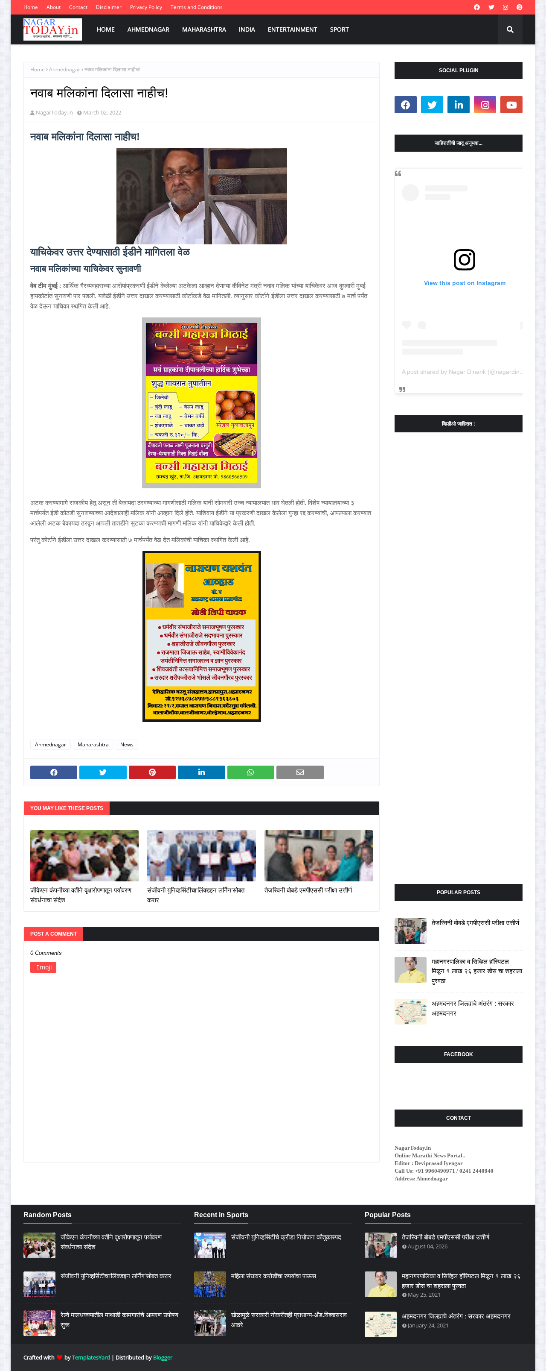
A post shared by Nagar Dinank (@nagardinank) (466, 371)
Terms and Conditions (197, 7)
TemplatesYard (91, 1357)
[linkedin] (458, 104)
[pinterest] (518, 7)
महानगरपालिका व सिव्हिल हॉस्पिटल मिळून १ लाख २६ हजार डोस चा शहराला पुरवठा (477, 971)
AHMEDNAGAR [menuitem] (148, 29)
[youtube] (511, 104)
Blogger (162, 1357)
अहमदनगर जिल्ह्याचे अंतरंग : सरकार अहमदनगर (473, 1008)
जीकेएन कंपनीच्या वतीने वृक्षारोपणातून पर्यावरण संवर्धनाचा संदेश (80, 895)
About (53, 7)
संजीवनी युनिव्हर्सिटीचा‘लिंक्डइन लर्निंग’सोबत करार (195, 895)
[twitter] (491, 7)
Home (30, 7)
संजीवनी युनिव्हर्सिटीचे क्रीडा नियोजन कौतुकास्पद (286, 1237)
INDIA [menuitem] (247, 29)
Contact (78, 7)
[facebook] (477, 7)
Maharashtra (93, 744)
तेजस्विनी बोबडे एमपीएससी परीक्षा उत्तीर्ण (308, 890)
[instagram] (505, 7)
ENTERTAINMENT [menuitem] (292, 29)
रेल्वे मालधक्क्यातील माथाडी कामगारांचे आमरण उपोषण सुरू (119, 1319)
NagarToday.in (54, 112)
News (127, 744)
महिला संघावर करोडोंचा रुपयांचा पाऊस (273, 1276)
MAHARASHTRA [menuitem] (204, 29)
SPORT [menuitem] (339, 29)
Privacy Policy (146, 7)
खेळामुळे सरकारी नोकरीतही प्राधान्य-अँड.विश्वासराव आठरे (289, 1319)
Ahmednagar (64, 69)
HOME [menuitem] (106, 29)
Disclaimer (109, 7)
